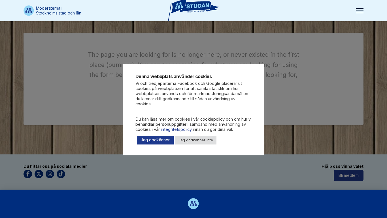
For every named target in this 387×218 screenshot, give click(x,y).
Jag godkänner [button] (155, 139)
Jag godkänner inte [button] (195, 140)
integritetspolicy (176, 129)
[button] (359, 10)
